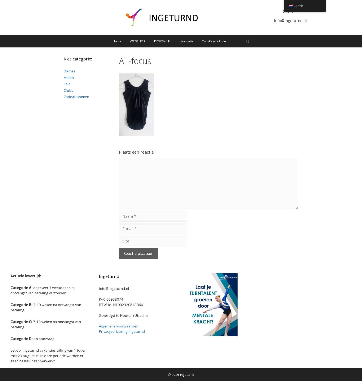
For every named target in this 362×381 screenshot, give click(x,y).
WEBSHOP (138, 41)
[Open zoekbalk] (247, 41)
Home (117, 41)
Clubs (68, 90)
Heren (69, 77)
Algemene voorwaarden (118, 326)
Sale (67, 83)
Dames (69, 71)
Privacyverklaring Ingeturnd (122, 331)
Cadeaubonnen (76, 96)
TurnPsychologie (214, 41)
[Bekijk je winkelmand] (235, 41)
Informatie (186, 41)
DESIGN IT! (162, 41)
